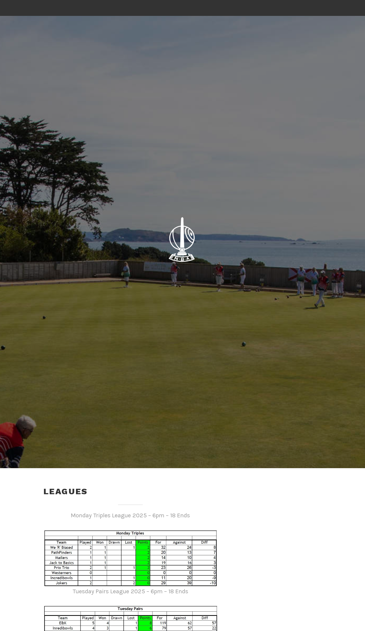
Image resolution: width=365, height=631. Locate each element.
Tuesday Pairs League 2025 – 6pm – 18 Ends (130, 591)
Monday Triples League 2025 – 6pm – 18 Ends (130, 515)
